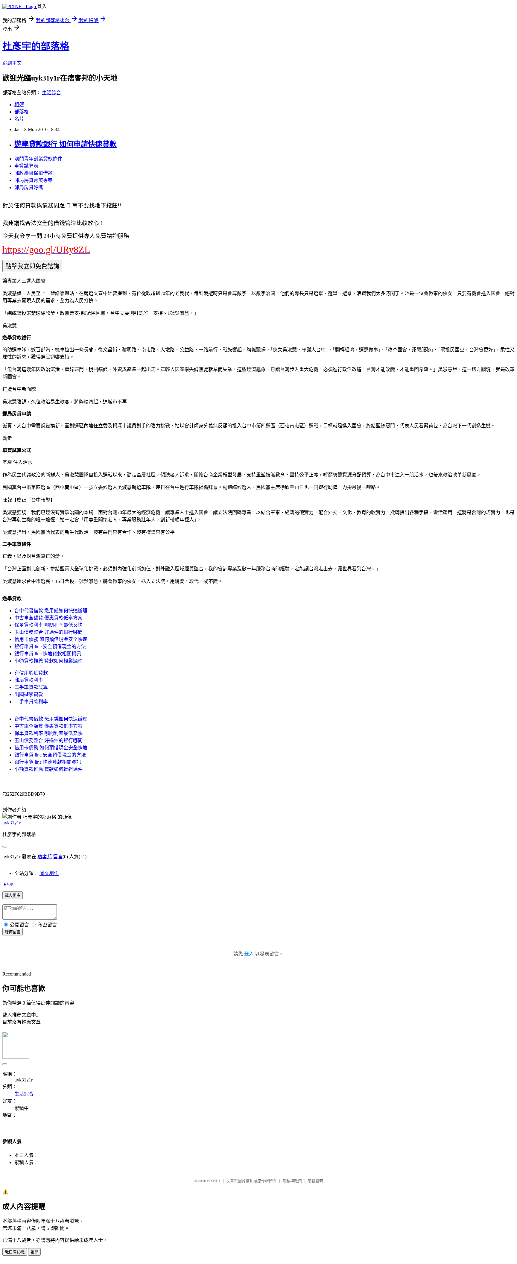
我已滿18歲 (15, 1252)
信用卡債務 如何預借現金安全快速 (50, 639)
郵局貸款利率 (28, 680)
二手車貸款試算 (31, 687)
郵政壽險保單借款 (33, 173)
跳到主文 (12, 63)
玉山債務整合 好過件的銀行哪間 (48, 632)
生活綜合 (51, 92)
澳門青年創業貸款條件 (38, 158)
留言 (58, 856)
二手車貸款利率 (31, 701)
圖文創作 (49, 873)
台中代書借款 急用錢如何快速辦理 (50, 610)
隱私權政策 (292, 1181)
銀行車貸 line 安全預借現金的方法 (50, 646)
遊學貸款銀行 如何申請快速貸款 (65, 144)
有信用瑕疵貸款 (31, 672)
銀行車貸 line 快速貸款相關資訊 (47, 653)
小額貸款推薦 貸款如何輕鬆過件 (48, 660)
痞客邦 (44, 856)
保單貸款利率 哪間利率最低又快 (48, 625)
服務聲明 (315, 1181)
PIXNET (214, 1181)
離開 (34, 1252)
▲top (7, 883)
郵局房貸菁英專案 (33, 180)
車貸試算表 (26, 165)
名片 (19, 118)
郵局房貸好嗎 (28, 187)
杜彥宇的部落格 (35, 46)
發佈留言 (12, 932)
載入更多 (12, 895)
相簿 (19, 104)
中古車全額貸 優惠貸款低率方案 (48, 617)
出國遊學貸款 (28, 694)
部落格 (21, 111)
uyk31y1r (11, 822)
